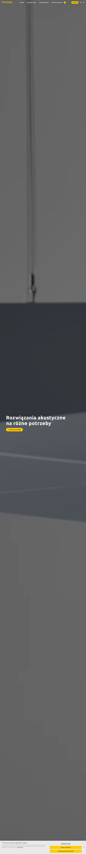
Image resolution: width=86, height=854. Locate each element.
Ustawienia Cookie (65, 843)
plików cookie (20, 847)
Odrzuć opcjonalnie (66, 847)
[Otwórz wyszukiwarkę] (80, 2)
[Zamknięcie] (84, 847)
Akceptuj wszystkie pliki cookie (66, 851)
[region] (43, 847)
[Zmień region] (83, 2)
